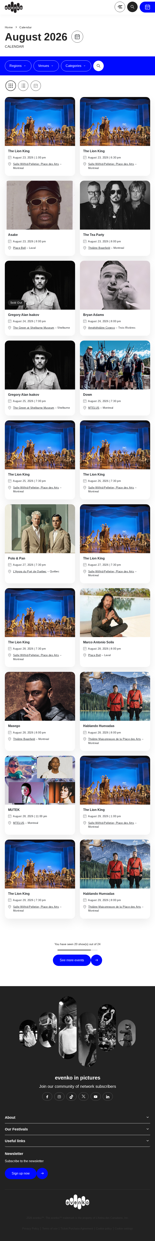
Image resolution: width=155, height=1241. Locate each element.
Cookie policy (104, 1228)
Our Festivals (16, 1129)
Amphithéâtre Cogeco (101, 327)
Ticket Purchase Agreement (77, 1228)
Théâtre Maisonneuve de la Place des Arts (114, 739)
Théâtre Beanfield (99, 247)
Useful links (15, 1141)
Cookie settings (124, 1228)
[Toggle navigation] (120, 7)
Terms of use (50, 1228)
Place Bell (19, 247)
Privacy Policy (30, 1228)
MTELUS (93, 407)
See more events (72, 960)
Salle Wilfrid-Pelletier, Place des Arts (36, 164)
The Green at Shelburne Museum (33, 327)
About (10, 1117)
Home (9, 27)
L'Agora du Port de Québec (30, 571)
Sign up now (21, 1173)
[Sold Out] (40, 285)
